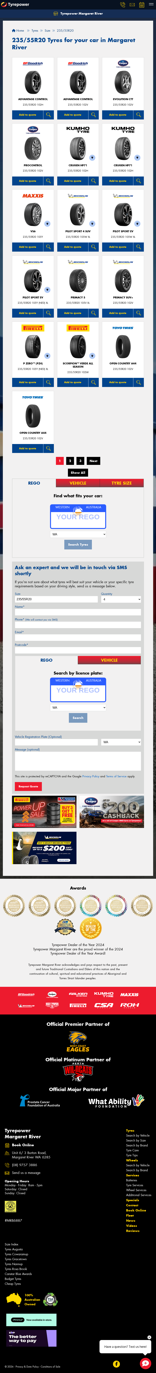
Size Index (11, 1244)
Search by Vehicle (138, 1136)
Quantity (106, 594)
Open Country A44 (123, 363)
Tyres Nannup (14, 1264)
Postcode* (21, 645)
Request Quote (28, 786)
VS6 (33, 231)
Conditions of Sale (50, 1366)
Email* (19, 632)
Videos (131, 1226)
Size (17, 594)
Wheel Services (136, 1190)
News (130, 1220)
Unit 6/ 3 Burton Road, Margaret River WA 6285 (31, 1155)
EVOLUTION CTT (123, 99)
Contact (132, 1205)
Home (19, 31)
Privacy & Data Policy (27, 1366)
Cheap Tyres (13, 1284)
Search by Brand (137, 1145)
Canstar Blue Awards (18, 1274)
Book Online (136, 1210)
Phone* (36, 619)
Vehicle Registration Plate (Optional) (38, 737)
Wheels (132, 1160)
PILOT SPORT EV (123, 231)
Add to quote (27, 114)
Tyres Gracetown (16, 1259)
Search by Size (136, 1140)
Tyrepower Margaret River (81, 13)
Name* (20, 607)
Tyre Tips (132, 1155)
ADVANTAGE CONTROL (33, 99)
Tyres (130, 1130)
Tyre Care (132, 1150)
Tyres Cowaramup (16, 1254)
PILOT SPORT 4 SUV (78, 231)
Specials (132, 1200)
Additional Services (138, 1195)
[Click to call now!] (123, 4)
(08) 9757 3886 (24, 1165)
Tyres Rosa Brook (16, 1269)
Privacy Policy (90, 776)
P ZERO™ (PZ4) (33, 363)
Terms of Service (116, 776)
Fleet (130, 1215)
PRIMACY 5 (78, 297)
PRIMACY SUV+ (123, 297)
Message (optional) (27, 750)
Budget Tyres (13, 1279)
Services (132, 1175)
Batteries (131, 1180)
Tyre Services (134, 1185)
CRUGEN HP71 (78, 165)
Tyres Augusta (14, 1249)
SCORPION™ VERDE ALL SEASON (78, 365)
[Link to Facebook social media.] (116, 1364)
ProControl (33, 165)
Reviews (132, 1231)
